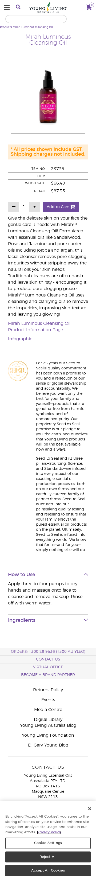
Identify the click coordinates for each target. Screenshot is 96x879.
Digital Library (48, 719)
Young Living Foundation (48, 735)
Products (6, 27)
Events (48, 700)
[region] (48, 840)
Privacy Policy (49, 832)
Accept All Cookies (48, 870)
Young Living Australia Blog (48, 725)
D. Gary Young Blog (48, 745)
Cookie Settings (48, 843)
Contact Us (48, 659)
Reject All (48, 857)
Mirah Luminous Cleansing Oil (33, 27)
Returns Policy (48, 690)
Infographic (20, 339)
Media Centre (48, 710)
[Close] (89, 809)
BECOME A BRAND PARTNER (48, 675)
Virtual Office (48, 667)
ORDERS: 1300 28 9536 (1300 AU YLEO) (48, 652)
